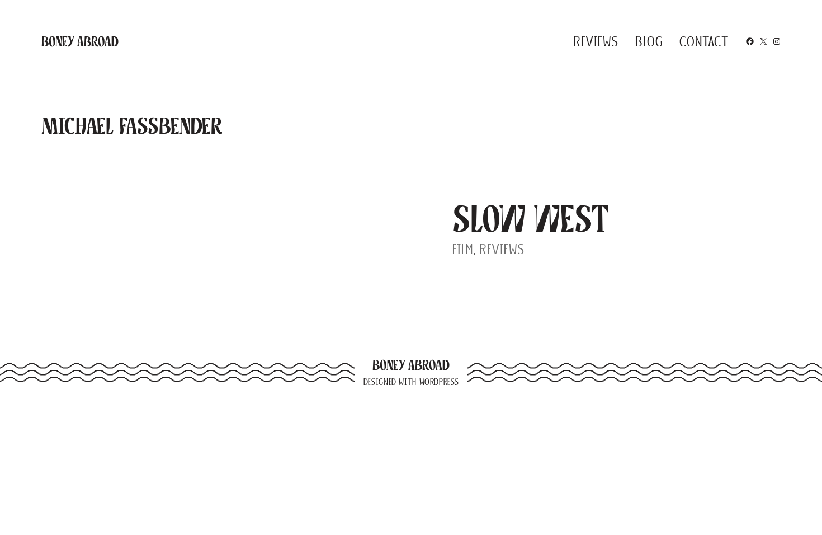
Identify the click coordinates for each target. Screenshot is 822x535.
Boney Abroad (80, 41)
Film (463, 249)
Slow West (531, 219)
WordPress (439, 382)
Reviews (502, 249)
